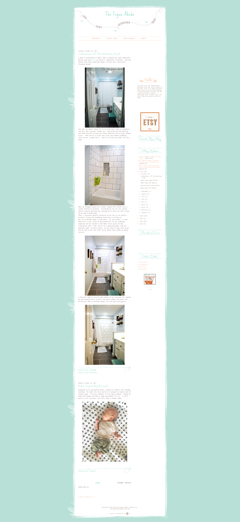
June (142, 199)
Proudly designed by (116, 513)
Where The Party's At (87, 497)
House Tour (112, 38)
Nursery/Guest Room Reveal (150, 185)
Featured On (143, 262)
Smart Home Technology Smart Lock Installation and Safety (149, 166)
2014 (141, 221)
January (144, 212)
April (143, 204)
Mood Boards (129, 38)
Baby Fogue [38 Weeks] (148, 188)
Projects (96, 38)
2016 (141, 216)
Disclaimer (143, 269)
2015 (141, 218)
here (93, 60)
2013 (141, 224)
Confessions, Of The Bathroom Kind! (99, 54)
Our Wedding (143, 264)
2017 (141, 171)
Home (98, 483)
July (142, 196)
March (143, 207)
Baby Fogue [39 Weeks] (148, 183)
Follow (150, 289)
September (144, 191)
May (142, 202)
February (144, 210)
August (143, 194)
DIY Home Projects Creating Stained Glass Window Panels (149, 161)
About (143, 38)
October (144, 174)
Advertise (142, 266)
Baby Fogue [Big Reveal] (93, 386)
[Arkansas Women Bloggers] (150, 284)
